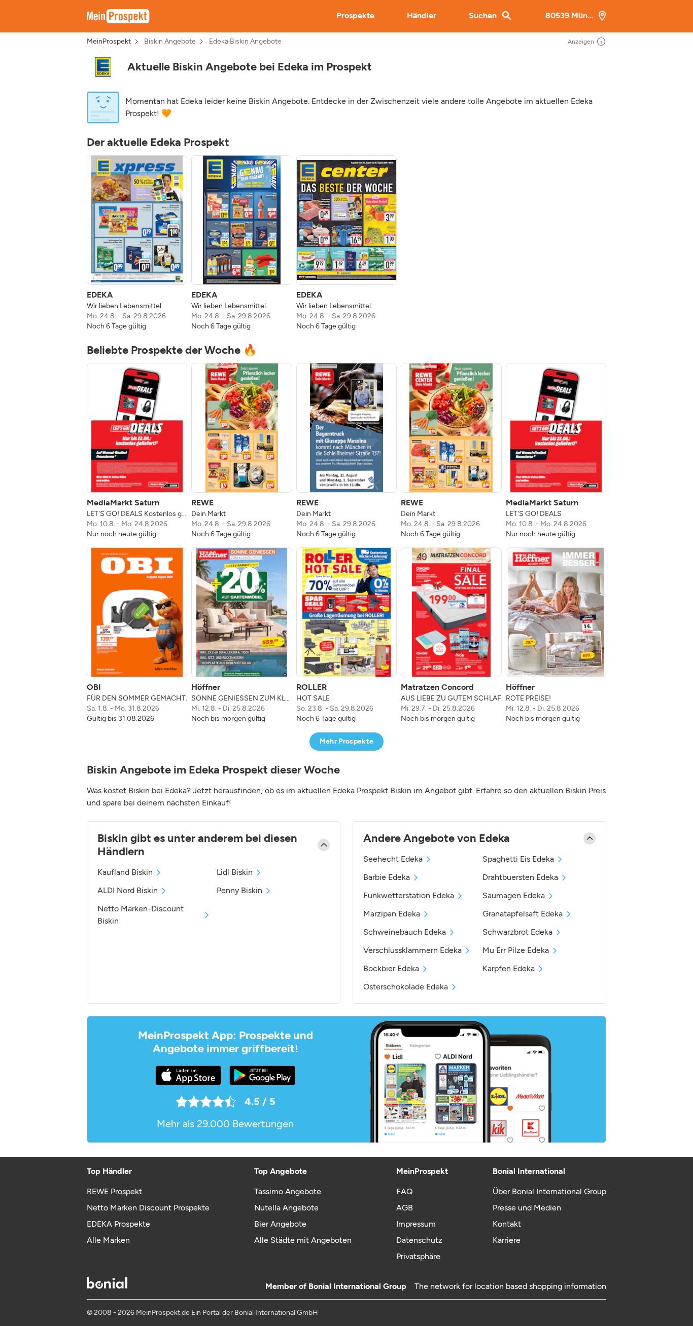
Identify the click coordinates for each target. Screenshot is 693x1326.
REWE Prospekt (114, 1191)
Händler (421, 15)
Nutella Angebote (286, 1207)
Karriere (507, 1240)
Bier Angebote (280, 1224)
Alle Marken (108, 1240)
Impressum (416, 1224)
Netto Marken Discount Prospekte (148, 1207)
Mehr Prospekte (347, 741)
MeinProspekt (109, 41)
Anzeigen (581, 41)
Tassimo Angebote (287, 1191)
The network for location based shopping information (510, 1286)
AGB (404, 1207)
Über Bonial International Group (549, 1191)
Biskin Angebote (170, 41)
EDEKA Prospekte (118, 1224)
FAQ (404, 1191)
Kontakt (507, 1224)
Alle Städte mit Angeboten (303, 1240)
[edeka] (103, 67)
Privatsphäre (418, 1256)
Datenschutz (419, 1240)
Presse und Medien (527, 1207)
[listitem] (137, 243)
